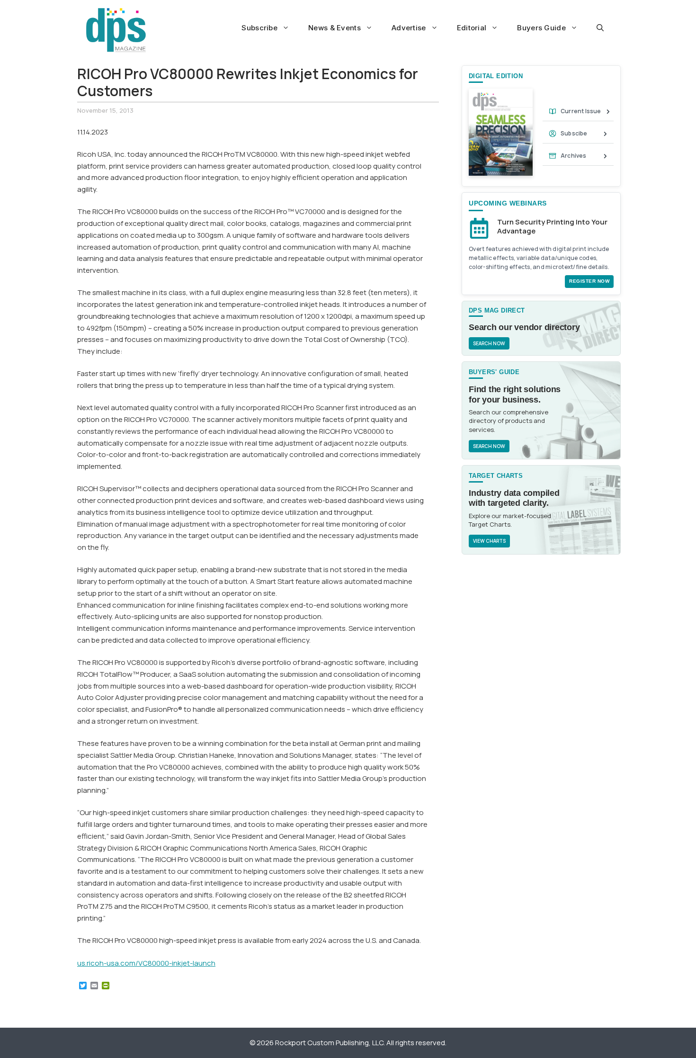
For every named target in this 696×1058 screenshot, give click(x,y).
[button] (600, 28)
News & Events (334, 27)
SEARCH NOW (489, 343)
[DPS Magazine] (116, 30)
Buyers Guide (541, 27)
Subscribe (259, 27)
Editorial (472, 27)
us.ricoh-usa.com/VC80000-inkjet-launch (146, 963)
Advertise (409, 27)
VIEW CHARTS (489, 541)
